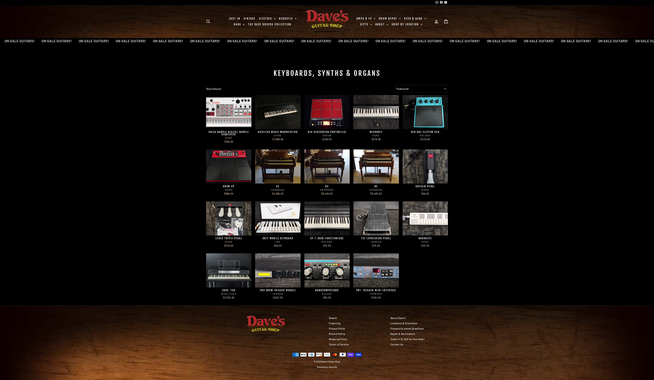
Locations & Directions (404, 323)
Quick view (229, 125)
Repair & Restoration (402, 333)
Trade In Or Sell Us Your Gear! (407, 339)
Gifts (364, 24)
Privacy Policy (337, 328)
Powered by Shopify (327, 367)
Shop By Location (406, 24)
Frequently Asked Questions (407, 328)
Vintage (249, 18)
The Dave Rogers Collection (269, 24)
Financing (335, 323)
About (380, 24)
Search (333, 318)
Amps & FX (364, 18)
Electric (266, 18)
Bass (238, 24)
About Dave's (398, 318)
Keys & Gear (413, 18)
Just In (234, 18)
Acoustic (286, 18)
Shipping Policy (338, 339)
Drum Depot (388, 18)
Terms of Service (339, 344)
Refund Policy (337, 333)
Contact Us (396, 344)
